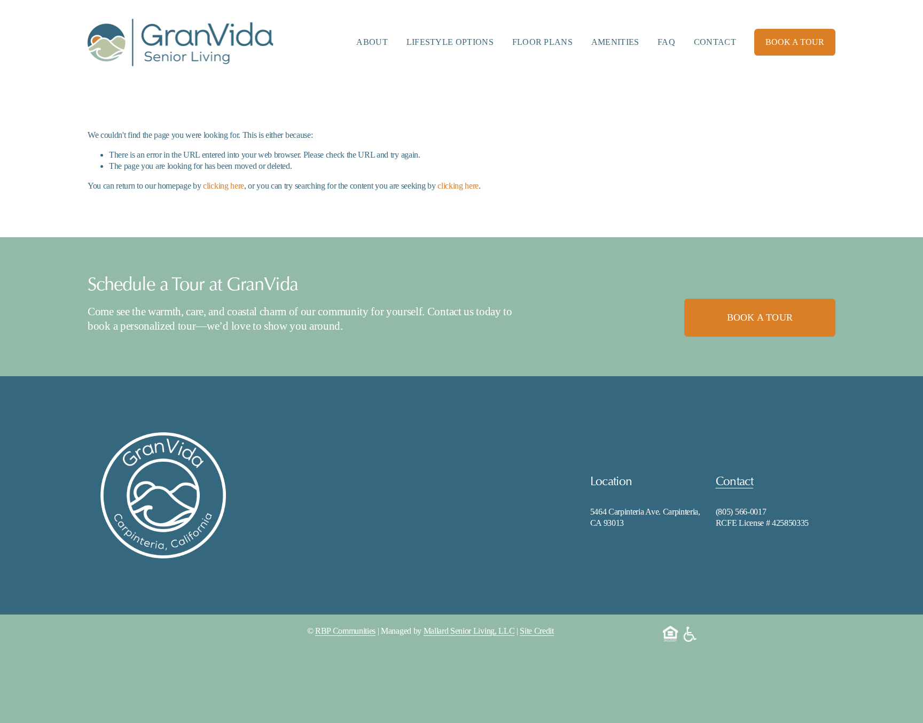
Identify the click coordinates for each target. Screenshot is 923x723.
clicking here (223, 185)
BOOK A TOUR (794, 41)
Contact (715, 41)
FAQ (666, 41)
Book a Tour (760, 317)
